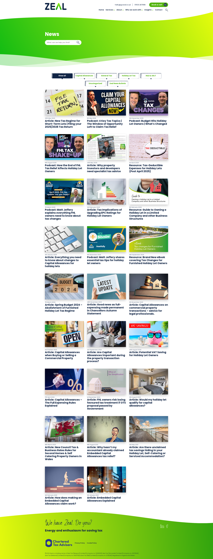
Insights (148, 10)
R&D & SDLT (151, 76)
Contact (158, 10)
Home (101, 10)
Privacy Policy (80, 543)
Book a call (157, 5)
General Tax (106, 76)
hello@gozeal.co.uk (123, 5)
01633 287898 (140, 5)
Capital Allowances (84, 76)
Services (109, 10)
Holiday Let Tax (128, 76)
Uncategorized (95, 83)
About (119, 10)
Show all (62, 76)
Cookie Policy (92, 543)
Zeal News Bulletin (117, 83)
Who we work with (133, 10)
